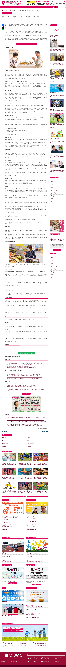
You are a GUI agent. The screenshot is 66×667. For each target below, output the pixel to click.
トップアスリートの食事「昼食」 (31, 521)
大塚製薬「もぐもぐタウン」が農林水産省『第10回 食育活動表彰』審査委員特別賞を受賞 (57, 141)
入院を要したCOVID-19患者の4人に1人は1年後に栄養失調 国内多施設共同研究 (21, 364)
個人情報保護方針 (57, 660)
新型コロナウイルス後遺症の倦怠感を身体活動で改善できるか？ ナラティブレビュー (22, 383)
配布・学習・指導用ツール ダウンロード (9, 526)
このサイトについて (58, 657)
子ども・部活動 (5, 440)
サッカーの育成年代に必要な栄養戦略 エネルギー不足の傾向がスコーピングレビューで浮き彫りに (24, 425)
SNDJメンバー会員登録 (45, 660)
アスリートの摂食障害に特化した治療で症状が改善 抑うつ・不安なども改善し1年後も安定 (40, 492)
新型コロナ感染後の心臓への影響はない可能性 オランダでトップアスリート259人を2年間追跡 (23, 374)
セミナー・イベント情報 (33, 658)
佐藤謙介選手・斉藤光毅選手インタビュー (33, 614)
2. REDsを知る (5, 519)
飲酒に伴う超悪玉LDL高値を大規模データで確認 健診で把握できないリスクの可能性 (40, 478)
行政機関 (4, 446)
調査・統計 (52, 196)
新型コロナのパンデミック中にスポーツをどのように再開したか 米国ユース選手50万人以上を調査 (24, 377)
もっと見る (26, 393)
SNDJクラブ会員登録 (45, 658)
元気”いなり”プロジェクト (46, 657)
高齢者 (28, 440)
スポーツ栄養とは (5, 553)
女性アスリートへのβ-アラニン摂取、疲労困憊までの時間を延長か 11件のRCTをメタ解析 (40, 464)
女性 (51, 189)
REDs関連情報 (4, 529)
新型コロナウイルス (54, 202)
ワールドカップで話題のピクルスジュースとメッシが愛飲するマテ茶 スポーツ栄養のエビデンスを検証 (57, 64)
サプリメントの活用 (29, 556)
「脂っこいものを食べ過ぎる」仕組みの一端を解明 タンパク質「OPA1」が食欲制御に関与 (9, 492)
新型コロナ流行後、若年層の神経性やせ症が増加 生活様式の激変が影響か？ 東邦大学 (22, 362)
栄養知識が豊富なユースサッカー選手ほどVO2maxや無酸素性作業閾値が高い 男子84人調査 (25, 464)
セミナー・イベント (30, 446)
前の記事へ (5, 431)
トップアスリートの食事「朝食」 (31, 518)
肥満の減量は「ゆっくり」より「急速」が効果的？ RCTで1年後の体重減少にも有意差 (9, 464)
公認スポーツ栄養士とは (6, 556)
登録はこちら (12, 583)
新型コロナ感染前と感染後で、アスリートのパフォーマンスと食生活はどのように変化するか (23, 378)
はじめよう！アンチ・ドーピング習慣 (32, 553)
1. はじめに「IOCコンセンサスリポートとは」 (10, 517)
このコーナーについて (29, 532)
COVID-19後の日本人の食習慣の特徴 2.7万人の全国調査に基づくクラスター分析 (21, 366)
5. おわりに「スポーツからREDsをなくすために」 (11, 524)
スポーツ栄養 (5, 437)
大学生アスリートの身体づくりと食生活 (32, 617)
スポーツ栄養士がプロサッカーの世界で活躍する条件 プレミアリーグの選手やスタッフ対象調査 (57, 126)
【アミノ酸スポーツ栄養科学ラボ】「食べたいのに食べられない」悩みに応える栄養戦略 (57, 156)
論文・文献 (52, 195)
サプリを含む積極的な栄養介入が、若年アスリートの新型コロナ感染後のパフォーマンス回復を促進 (24, 363)
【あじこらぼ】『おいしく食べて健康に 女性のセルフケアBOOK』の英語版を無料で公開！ (23, 424)
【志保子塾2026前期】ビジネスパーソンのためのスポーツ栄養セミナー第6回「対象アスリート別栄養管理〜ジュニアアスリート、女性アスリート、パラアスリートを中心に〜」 (57, 241)
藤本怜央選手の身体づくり (30, 516)
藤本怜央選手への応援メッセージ (31, 529)
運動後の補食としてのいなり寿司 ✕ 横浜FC (33, 609)
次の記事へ (44, 431)
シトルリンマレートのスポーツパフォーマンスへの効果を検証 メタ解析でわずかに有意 (25, 478)
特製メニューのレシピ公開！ (30, 526)
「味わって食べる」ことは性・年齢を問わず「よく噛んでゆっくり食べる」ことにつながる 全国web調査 (25, 420)
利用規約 (56, 658)
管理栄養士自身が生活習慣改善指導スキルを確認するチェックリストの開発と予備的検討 (57, 171)
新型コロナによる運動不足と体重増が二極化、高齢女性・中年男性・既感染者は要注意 (22, 385)
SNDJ (57, 35)
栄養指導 (28, 437)
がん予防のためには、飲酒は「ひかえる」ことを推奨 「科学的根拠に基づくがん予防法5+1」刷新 (57, 80)
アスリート (28, 438)
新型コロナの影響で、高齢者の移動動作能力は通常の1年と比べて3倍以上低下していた (22, 386)
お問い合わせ (57, 661)
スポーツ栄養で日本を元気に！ (7, 561)
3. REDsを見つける (6, 520)
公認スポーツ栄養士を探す (46, 661)
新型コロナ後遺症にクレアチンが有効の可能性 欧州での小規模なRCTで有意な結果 (21, 367)
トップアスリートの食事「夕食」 (31, 524)
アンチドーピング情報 (32, 661)
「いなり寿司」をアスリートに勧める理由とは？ (34, 606)
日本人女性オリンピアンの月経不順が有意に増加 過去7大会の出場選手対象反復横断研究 (57, 95)
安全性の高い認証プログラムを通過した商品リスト (34, 561)
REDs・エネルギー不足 (30, 443)
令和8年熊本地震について (54, 36)
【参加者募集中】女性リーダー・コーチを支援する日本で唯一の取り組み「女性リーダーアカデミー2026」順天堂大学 (57, 110)
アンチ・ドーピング (54, 190)
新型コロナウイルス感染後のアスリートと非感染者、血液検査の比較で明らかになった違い (23, 375)
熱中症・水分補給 (6, 443)
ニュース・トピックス (7, 10)
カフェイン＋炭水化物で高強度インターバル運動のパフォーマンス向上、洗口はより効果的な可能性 (9, 478)
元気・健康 (4, 438)
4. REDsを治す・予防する (7, 522)
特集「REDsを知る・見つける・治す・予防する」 (10, 516)
